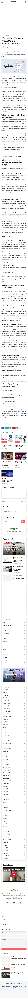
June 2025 (14, 724)
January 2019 (14, 815)
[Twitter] (6, 428)
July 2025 (14, 722)
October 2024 (14, 746)
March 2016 (14, 856)
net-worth (14, 654)
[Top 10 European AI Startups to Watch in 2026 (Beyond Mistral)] (7, 578)
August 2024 (14, 751)
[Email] (16, 428)
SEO (14, 636)
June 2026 (14, 692)
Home (2, 35)
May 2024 (14, 759)
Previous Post (5, 501)
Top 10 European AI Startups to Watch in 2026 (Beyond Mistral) (18, 577)
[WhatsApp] (9, 428)
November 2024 (14, 743)
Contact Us (4, 924)
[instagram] (17, 903)
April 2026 (14, 698)
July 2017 (14, 823)
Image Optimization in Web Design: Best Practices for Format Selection (20, 463)
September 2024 (14, 748)
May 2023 (14, 791)
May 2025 (14, 727)
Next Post (23, 501)
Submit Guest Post (5, 922)
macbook (14, 649)
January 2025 (14, 738)
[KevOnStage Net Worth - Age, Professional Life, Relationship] (5, 959)
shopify (14, 662)
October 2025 (14, 714)
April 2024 (14, 762)
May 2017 (14, 826)
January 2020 (14, 813)
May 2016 (14, 850)
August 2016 (14, 842)
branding (14, 641)
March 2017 (14, 832)
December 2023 (14, 773)
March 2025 (14, 732)
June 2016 (14, 848)
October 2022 (14, 807)
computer (14, 644)
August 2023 (14, 783)
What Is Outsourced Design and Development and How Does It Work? (7, 463)
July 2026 (14, 689)
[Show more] (19, 428)
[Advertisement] (14, 19)
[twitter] (10, 903)
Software (14, 638)
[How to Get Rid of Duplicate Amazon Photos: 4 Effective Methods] (7, 560)
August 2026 (14, 687)
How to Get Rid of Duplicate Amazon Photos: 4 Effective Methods (17, 559)
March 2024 (14, 765)
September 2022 (14, 810)
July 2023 (14, 786)
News (14, 630)
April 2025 (14, 730)
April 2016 (14, 853)
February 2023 (14, 799)
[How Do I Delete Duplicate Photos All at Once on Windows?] (5, 975)
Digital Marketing (14, 625)
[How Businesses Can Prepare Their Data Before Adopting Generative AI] (7, 569)
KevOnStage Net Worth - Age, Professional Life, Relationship (18, 957)
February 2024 (14, 767)
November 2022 (14, 805)
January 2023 (14, 802)
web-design (8, 35)
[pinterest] (20, 903)
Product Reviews (14, 633)
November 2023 (14, 775)
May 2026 (14, 695)
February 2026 (14, 703)
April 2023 (14, 794)
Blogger (9, 986)
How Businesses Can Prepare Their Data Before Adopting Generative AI (18, 568)
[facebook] (7, 903)
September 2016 (14, 840)
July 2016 (14, 845)
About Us (13, 983)
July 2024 (14, 754)
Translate (14, 511)
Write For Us (4, 919)
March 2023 (14, 797)
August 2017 (14, 821)
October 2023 (14, 778)
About (2, 916)
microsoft (14, 652)
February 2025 (14, 735)
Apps (14, 622)
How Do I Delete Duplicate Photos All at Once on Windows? (17, 974)
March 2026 (14, 700)
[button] (2, 2)
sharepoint (14, 660)
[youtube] (14, 903)
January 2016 (14, 858)
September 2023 (14, 781)
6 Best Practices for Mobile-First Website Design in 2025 (6, 480)
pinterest (14, 657)
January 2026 (14, 706)
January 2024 (14, 770)
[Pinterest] (13, 428)
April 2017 (14, 829)
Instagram (14, 628)
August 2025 (14, 719)
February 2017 (14, 834)
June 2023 (14, 789)
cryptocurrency (14, 646)
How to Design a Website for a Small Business (6, 445)
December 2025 (14, 708)
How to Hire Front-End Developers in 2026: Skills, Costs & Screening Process (20, 446)
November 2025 (14, 711)
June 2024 (14, 756)
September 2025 (14, 716)
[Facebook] (2, 428)
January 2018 (14, 818)
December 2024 (14, 740)
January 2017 (14, 837)
